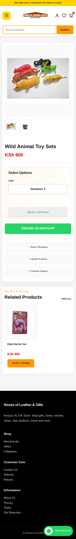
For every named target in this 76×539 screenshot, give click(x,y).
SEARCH (64, 30)
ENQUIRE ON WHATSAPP (38, 228)
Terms (7, 507)
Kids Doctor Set (16, 344)
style (11, 180)
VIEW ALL (66, 299)
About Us (9, 497)
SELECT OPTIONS (38, 212)
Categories (10, 451)
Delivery (9, 474)
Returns (8, 479)
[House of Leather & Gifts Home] (35, 15)
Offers (7, 446)
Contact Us (11, 469)
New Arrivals (11, 441)
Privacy (8, 502)
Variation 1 (38, 189)
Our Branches (13, 512)
